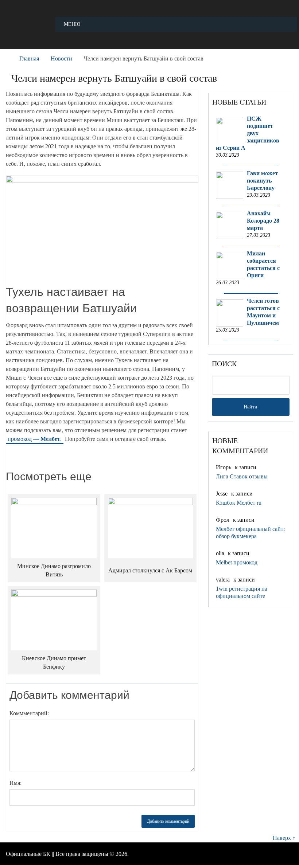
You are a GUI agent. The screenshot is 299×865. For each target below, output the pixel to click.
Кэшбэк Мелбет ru (238, 503)
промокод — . (35, 439)
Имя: (15, 783)
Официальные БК (28, 854)
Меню (72, 24)
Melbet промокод (236, 562)
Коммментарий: (29, 713)
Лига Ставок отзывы (242, 476)
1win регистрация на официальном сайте (241, 592)
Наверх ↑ (284, 838)
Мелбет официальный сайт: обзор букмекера (250, 532)
